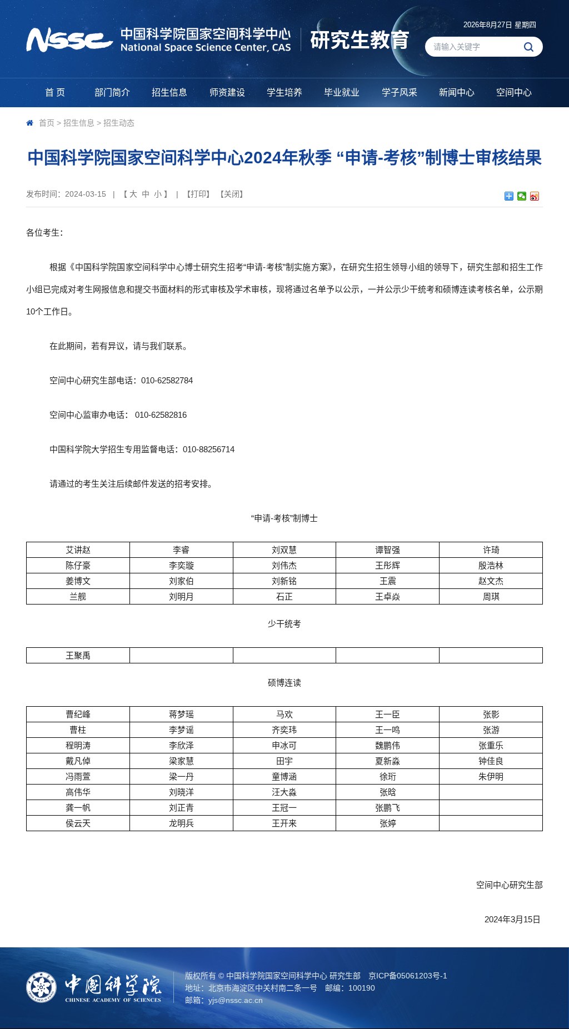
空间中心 (514, 92)
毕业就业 (342, 92)
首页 (46, 122)
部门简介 (112, 92)
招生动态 (118, 122)
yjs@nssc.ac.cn (235, 1000)
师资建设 (227, 92)
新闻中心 (457, 92)
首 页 (55, 92)
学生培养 (284, 92)
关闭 (231, 193)
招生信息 (169, 92)
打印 (198, 193)
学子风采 (399, 92)
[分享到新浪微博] (535, 196)
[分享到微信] (522, 196)
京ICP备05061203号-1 (407, 975)
